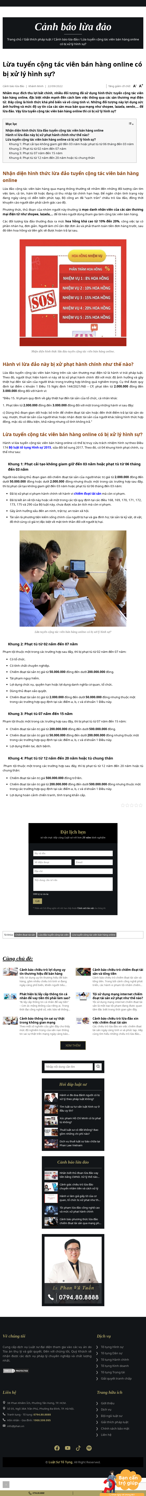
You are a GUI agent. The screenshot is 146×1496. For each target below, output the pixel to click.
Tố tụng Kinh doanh (115, 1366)
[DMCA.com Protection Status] (47, 1371)
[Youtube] (67, 1448)
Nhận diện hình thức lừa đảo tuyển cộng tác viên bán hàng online (54, 130)
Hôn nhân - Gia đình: (29, 1420)
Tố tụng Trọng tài (113, 1372)
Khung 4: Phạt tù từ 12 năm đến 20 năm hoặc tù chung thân (52, 158)
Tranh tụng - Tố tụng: (29, 1414)
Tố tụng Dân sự (111, 1353)
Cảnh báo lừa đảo (13, 86)
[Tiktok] (78, 1448)
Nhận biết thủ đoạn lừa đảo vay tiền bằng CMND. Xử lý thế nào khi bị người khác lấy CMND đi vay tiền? (79, 1175)
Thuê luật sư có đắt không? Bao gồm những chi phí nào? (79, 1132)
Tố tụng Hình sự (112, 1347)
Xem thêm (73, 1045)
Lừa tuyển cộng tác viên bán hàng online (93, 934)
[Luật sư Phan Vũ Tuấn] (73, 1270)
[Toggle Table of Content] (131, 124)
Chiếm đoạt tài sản (25, 934)
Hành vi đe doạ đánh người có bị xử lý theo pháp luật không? (80, 1097)
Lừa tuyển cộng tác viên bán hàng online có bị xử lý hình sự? (51, 139)
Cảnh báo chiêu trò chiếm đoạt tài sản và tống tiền (118, 972)
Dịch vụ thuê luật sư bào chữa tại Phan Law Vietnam (80, 1143)
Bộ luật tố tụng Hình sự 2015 (30, 447)
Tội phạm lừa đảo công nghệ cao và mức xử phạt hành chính (80, 1209)
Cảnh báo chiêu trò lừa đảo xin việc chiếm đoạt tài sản (115, 1020)
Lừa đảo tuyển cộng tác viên (53, 934)
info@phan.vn (15, 1426)
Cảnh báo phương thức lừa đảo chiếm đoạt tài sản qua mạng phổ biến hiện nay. (80, 1221)
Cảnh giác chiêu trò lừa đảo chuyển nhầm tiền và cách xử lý (79, 1186)
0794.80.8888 (38, 1493)
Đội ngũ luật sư (111, 1416)
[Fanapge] (57, 1448)
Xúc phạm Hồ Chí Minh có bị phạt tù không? (80, 1120)
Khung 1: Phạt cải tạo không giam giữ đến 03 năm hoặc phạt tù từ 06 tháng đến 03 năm (71, 144)
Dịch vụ (106, 1409)
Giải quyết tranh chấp (116, 1378)
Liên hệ (106, 1435)
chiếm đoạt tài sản (87, 493)
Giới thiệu (107, 1403)
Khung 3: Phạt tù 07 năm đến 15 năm (35, 153)
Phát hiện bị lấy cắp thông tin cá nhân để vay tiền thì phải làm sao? (45, 996)
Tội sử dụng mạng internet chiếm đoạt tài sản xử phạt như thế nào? (118, 996)
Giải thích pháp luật (114, 1422)
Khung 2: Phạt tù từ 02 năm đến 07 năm (37, 149)
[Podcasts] (89, 1448)
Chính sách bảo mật (85, 908)
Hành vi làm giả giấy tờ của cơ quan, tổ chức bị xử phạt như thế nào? (80, 1198)
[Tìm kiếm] (98, 1066)
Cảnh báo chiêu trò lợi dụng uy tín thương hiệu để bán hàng (43, 972)
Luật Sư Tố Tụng (60, 1462)
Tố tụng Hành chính (115, 1359)
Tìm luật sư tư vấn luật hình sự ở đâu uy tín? (80, 1108)
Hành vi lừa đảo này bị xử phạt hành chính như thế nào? (47, 135)
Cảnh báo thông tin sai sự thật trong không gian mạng (42, 1020)
